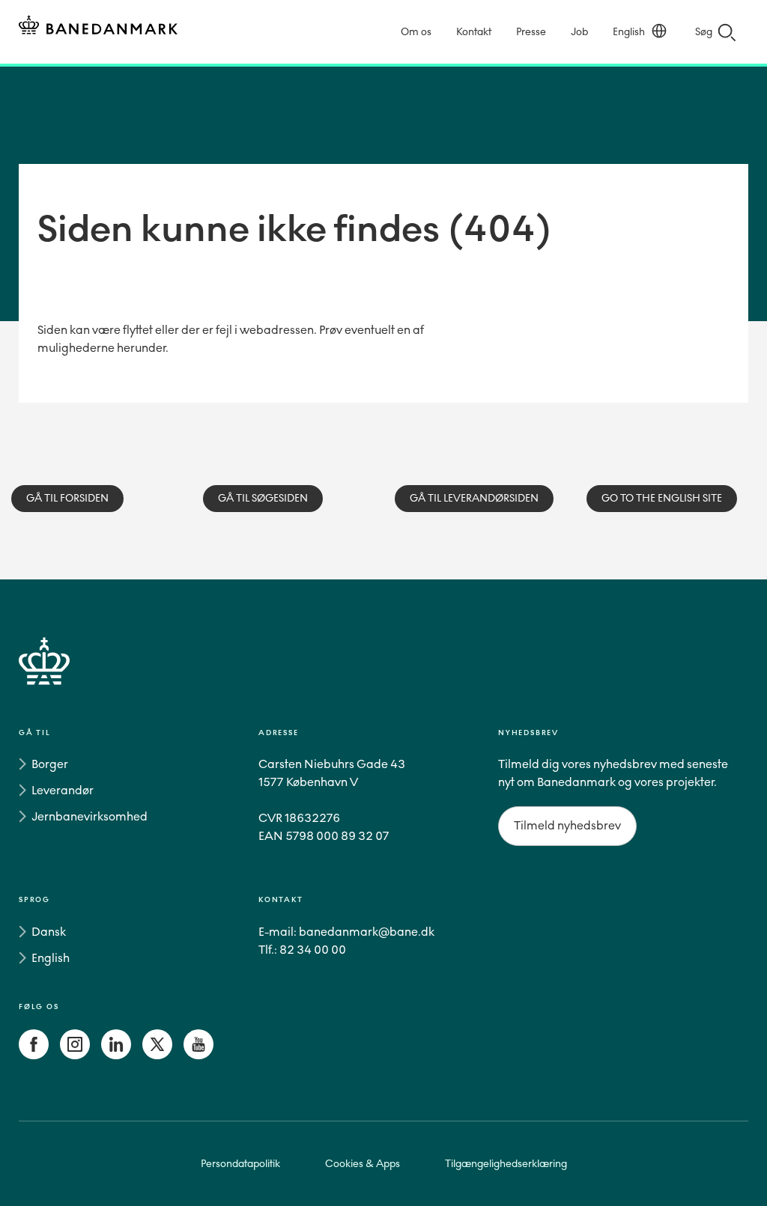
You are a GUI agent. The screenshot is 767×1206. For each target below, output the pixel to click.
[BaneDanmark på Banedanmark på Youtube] (198, 1055)
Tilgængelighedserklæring (506, 1163)
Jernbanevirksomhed (89, 816)
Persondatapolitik (240, 1163)
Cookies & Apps (362, 1163)
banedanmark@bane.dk (366, 932)
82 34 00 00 (312, 949)
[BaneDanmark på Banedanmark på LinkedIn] (116, 1055)
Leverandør (62, 790)
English (629, 31)
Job (579, 31)
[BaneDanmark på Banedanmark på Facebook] (34, 1055)
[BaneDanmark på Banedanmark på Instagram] (75, 1055)
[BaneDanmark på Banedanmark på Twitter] (157, 1055)
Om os (416, 31)
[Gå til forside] (383, 679)
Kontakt (473, 31)
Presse (531, 31)
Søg (703, 31)
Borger (49, 764)
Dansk (48, 932)
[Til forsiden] (98, 27)
